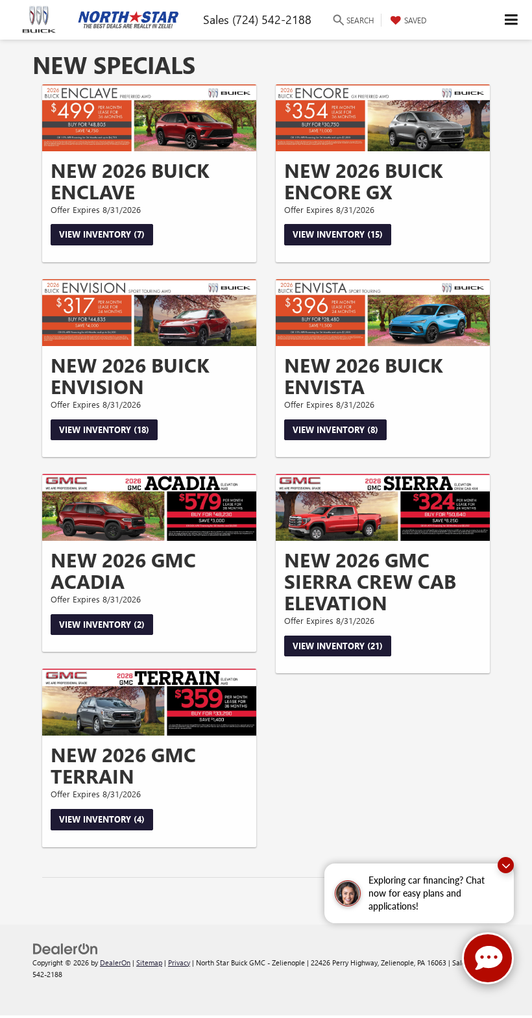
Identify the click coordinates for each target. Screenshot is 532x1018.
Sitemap (149, 962)
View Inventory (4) (102, 819)
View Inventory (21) (338, 645)
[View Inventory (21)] (383, 507)
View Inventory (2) (102, 624)
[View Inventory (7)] (149, 117)
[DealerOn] (65, 947)
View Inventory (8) (335, 429)
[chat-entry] (488, 958)
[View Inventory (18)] (149, 312)
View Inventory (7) (102, 234)
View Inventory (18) (104, 429)
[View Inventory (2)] (149, 507)
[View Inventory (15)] (383, 117)
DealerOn (115, 962)
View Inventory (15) (338, 234)
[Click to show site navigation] (511, 20)
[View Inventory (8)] (383, 312)
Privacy (179, 962)
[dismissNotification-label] (506, 865)
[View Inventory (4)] (149, 702)
